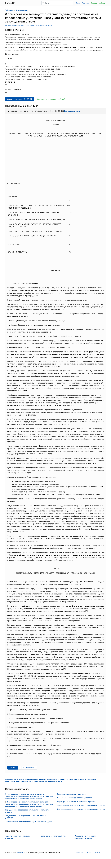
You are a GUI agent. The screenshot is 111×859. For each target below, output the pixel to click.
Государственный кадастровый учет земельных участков (25, 817)
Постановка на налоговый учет (53, 836)
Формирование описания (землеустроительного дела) (28, 821)
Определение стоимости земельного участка (85, 837)
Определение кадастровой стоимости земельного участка (27, 811)
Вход (78, 3)
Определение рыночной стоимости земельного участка (81, 805)
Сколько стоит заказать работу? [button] (51, 99)
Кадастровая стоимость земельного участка (76, 801)
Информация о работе (50, 780)
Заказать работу (98, 3)
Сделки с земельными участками (71, 794)
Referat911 (19, 852)
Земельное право (22, 10)
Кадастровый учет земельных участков (18, 837)
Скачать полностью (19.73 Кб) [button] (19, 99)
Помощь (85, 3)
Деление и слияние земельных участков (74, 798)
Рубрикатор (9, 10)
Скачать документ (72, 111)
